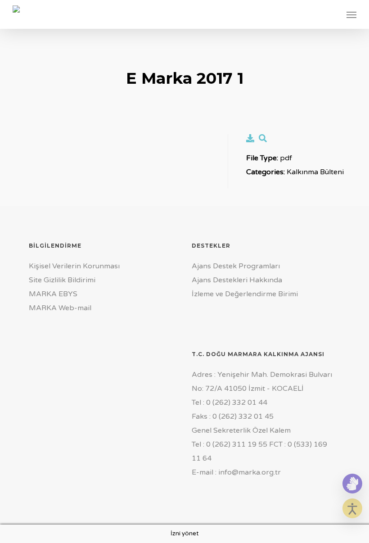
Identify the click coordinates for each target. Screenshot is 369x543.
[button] (351, 14)
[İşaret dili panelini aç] (352, 483)
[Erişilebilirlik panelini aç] (352, 508)
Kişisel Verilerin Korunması (74, 266)
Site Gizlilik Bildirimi (62, 280)
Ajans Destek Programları (236, 266)
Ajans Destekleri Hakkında (237, 280)
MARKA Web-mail (60, 307)
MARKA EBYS (53, 294)
